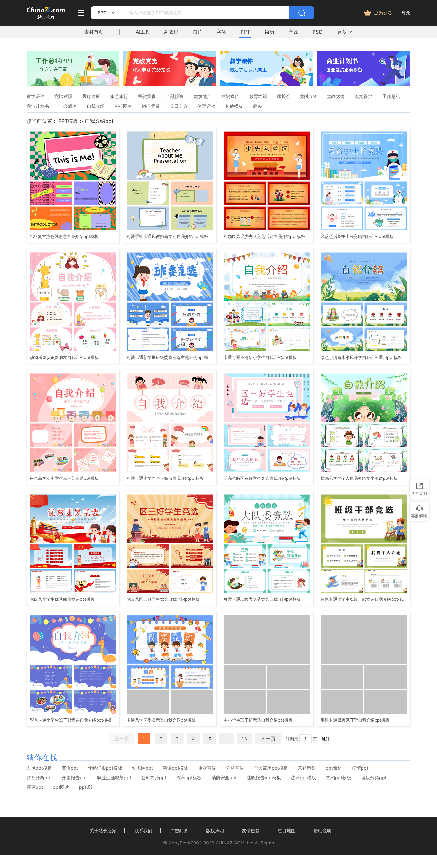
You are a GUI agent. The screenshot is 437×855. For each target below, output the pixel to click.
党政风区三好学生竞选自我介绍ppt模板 (163, 599)
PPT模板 (68, 121)
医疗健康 (91, 96)
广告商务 (179, 830)
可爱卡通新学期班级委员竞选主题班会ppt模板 (169, 357)
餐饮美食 (147, 96)
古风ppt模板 (39, 768)
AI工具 (143, 32)
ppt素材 (334, 768)
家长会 (283, 96)
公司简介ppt (153, 777)
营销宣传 (230, 96)
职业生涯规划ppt (114, 777)
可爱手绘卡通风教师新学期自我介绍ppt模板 (167, 236)
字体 (221, 32)
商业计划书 (38, 106)
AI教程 (171, 32)
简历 (269, 32)
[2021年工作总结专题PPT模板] (73, 84)
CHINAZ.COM (230, 842)
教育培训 (258, 96)
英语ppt (70, 768)
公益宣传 (235, 768)
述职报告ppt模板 (264, 777)
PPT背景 (151, 106)
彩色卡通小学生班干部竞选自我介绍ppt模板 (70, 720)
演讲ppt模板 (175, 768)
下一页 (268, 738)
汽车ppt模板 (189, 777)
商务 (257, 106)
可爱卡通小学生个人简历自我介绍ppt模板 (165, 478)
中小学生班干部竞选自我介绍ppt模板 (258, 720)
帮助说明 (322, 830)
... (226, 738)
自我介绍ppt (99, 121)
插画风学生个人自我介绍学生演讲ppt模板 (359, 478)
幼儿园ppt (142, 768)
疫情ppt (360, 768)
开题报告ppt (74, 777)
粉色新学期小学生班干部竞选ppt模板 (64, 478)
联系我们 (143, 830)
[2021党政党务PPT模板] (169, 84)
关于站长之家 (103, 830)
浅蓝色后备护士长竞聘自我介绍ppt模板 (357, 236)
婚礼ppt (308, 96)
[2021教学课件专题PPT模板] (266, 84)
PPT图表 (123, 106)
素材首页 (93, 32)
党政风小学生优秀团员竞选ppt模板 (62, 599)
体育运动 (206, 106)
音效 (293, 32)
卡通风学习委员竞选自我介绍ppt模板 (161, 720)
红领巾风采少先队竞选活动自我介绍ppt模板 (264, 236)
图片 (197, 32)
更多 (341, 32)
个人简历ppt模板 (271, 768)
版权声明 (215, 830)
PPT (245, 32)
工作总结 (391, 96)
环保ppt (35, 787)
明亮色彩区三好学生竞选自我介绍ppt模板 (262, 478)
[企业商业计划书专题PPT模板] (363, 84)
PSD (317, 32)
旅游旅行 (119, 96)
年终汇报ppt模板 (105, 768)
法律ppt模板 (303, 777)
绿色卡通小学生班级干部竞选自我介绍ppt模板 (363, 599)
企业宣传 (207, 768)
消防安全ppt (224, 777)
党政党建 (336, 96)
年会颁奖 (68, 106)
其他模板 (234, 106)
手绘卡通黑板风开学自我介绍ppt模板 (355, 720)
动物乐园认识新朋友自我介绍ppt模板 (64, 357)
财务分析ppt (39, 777)
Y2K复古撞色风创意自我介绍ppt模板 (64, 236)
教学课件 (35, 96)
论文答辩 (363, 96)
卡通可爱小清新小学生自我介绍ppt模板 (260, 357)
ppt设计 (87, 787)
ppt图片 (61, 787)
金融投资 (175, 96)
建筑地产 (202, 96)
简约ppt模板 (338, 777)
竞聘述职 (63, 96)
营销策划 (307, 768)
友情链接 (251, 830)
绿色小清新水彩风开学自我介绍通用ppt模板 (361, 357)
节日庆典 (178, 106)
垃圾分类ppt (373, 777)
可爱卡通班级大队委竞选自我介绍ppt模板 (262, 599)
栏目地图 (287, 830)
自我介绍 (96, 106)
